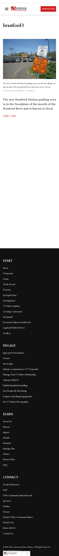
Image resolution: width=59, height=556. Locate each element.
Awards (6, 437)
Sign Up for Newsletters (13, 352)
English (12, 553)
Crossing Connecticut (12, 311)
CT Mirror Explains (11, 305)
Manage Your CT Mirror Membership (19, 374)
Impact (6, 432)
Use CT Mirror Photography (15, 401)
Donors (6, 511)
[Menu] (7, 9)
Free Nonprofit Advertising (15, 390)
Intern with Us (9, 527)
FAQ (5, 464)
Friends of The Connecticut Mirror (18, 516)
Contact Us (8, 533)
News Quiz (8, 363)
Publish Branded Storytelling (15, 385)
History (6, 426)
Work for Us (8, 522)
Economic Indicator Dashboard (17, 322)
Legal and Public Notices (14, 327)
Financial (7, 442)
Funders (6, 506)
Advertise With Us (11, 379)
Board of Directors (11, 484)
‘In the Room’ (9, 284)
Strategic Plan (9, 448)
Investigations (9, 300)
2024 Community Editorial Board (17, 495)
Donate (6, 358)
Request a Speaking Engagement (17, 396)
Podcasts (7, 289)
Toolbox (6, 333)
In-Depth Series (10, 295)
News (5, 267)
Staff (5, 489)
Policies (6, 453)
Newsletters (48, 9)
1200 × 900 (9, 116)
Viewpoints (8, 273)
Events (6, 278)
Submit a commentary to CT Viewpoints (20, 369)
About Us (7, 421)
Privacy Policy (9, 459)
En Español (8, 316)
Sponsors (7, 500)
